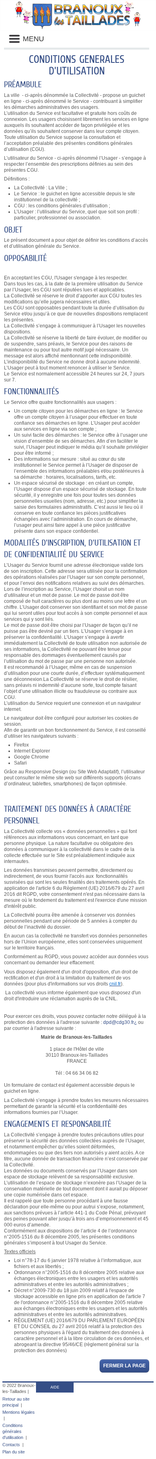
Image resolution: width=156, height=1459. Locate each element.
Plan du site (13, 1451)
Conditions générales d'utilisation (12, 1431)
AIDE (54, 1387)
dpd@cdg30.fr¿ (120, 1022)
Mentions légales (18, 1412)
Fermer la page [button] (124, 1366)
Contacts (11, 1444)
